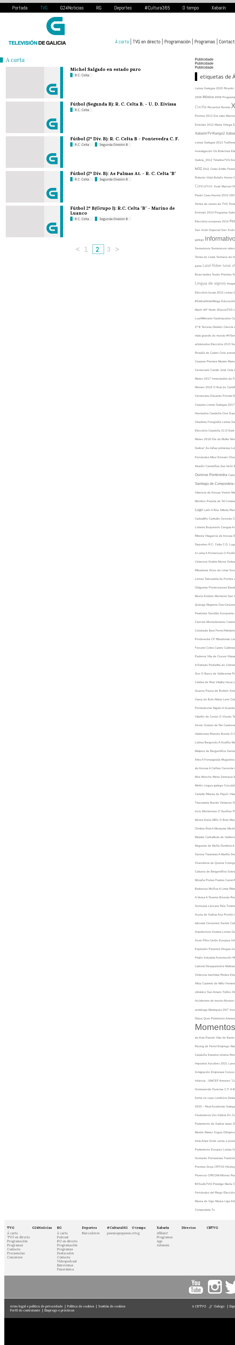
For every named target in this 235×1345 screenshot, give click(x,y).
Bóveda (224, 897)
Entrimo (209, 596)
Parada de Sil (216, 501)
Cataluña (201, 1054)
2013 (220, 142)
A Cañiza (215, 768)
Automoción (224, 957)
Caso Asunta (213, 195)
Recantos (214, 107)
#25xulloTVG (204, 1183)
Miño (216, 819)
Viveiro (226, 492)
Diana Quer (203, 1018)
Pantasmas (216, 1158)
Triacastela (202, 802)
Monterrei (221, 596)
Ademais (163, 1245)
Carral (229, 880)
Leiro (226, 699)
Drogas (226, 949)
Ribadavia (202, 570)
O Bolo (225, 819)
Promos (200, 115)
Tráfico (227, 992)
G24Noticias (72, 7)
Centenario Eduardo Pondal (214, 395)
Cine (225, 413)
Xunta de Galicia (206, 914)
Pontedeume (204, 708)
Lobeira (200, 527)
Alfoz (198, 983)
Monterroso (210, 811)
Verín (230, 466)
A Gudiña (225, 742)
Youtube (197, 1287)
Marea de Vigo (205, 1201)
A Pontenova (214, 553)
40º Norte (210, 309)
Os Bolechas (222, 151)
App (159, 1241)
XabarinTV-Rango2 (210, 133)
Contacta (13, 1249)
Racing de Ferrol (206, 1046)
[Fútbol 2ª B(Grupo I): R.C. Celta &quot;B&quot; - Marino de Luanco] (34, 236)
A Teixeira (212, 897)
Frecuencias (16, 1253)
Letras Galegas (205, 142)
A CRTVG (199, 1306)
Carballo (215, 518)
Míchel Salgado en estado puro (105, 69)
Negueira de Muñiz (208, 845)
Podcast (62, 1237)
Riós (223, 905)
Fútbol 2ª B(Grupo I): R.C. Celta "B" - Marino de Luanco (122, 210)
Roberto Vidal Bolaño (209, 177)
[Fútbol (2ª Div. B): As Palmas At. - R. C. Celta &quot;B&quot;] (34, 201)
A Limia (224, 888)
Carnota (200, 621)
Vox (215, 1115)
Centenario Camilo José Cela (214, 370)
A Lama (200, 553)
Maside (200, 837)
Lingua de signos (211, 283)
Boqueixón (213, 527)
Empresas (218, 1072)
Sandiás (214, 613)
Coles (210, 647)
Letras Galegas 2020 (209, 88)
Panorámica (65, 1269)
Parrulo (210, 1037)
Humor (229, 177)
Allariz (218, 699)
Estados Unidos (219, 1054)
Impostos (201, 1063)
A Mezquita (219, 828)
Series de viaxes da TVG (212, 203)
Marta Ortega (224, 124)
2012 (210, 115)
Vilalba (221, 682)
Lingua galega (214, 785)
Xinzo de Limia (219, 570)
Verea (201, 897)
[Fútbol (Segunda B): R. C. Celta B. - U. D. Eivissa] (34, 131)
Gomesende (203, 1089)
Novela (226, 107)
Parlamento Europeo (209, 1149)
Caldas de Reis (205, 682)
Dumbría (226, 845)
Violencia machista (207, 974)
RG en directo (67, 1241)
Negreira (212, 604)
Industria (210, 957)
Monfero (201, 501)
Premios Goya (204, 1166)
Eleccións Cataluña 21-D (211, 430)
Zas (223, 466)
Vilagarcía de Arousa (219, 535)
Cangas (226, 527)
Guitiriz (213, 561)
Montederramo (216, 621)
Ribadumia (223, 639)
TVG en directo (146, 41)
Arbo (198, 759)
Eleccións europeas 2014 (212, 221)
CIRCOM (214, 1175)
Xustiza (217, 931)
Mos (198, 776)
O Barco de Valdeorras (216, 673)
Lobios (200, 742)
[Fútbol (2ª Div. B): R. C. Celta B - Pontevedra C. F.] (34, 166)
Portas (210, 880)
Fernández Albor (206, 457)
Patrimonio (218, 1018)
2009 (218, 97)
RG (98, 7)
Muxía (199, 596)
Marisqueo (215, 1009)
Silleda (225, 510)
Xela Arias (202, 1140)
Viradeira (201, 421)
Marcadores (90, 1233)
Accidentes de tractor (209, 1000)
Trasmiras (211, 854)
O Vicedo (225, 716)
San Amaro (214, 992)
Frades (220, 880)
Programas (204, 41)
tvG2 (199, 169)
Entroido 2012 (205, 124)
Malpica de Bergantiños (211, 751)
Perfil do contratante (25, 1310)
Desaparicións (215, 966)
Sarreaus (227, 776)
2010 (225, 195)
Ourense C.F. (221, 1089)
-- (204, 1106)
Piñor (206, 940)
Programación (177, 41)
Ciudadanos (203, 1115)
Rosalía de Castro (207, 352)
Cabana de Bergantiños (211, 871)
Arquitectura (203, 931)
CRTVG (219, 1166)
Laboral (200, 966)
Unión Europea (220, 940)
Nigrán (217, 708)
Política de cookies (80, 1306)
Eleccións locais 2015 (209, 292)
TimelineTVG (222, 160)
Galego (219, 1306)
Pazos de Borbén (217, 690)
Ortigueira (202, 587)
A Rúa (215, 510)
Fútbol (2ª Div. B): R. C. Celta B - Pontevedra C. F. (124, 138)
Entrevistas (65, 1265)
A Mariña (224, 854)
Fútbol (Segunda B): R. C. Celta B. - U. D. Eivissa (123, 104)
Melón (199, 785)
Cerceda (227, 518)
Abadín (200, 466)
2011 (206, 168)
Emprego (224, 1046)
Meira (217, 776)
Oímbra (200, 828)
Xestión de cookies (111, 1306)
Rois (208, 828)
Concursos (204, 186)
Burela (225, 733)
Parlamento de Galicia (210, 1123)
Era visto (220, 115)
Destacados (65, 1253)
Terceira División (212, 327)
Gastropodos (223, 318)
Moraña (200, 880)
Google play (88, 1331)
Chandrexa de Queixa (210, 862)
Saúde (225, 923)
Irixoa (230, 682)
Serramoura (203, 248)
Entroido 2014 (205, 212)
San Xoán (202, 230)
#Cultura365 (157, 7)
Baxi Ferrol (216, 630)
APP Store (34, 1331)
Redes (225, 974)
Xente (199, 725)
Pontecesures (218, 587)
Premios (226, 274)
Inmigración (203, 1072)
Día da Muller (221, 439)
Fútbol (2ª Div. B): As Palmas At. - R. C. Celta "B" (123, 173)
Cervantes (213, 923)
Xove (199, 940)
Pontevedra (218, 475)
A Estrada (202, 664)
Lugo (199, 510)
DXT (226, 1009)
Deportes (123, 7)
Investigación (204, 151)
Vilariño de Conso (207, 716)
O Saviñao (225, 811)
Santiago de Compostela (214, 484)
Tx (213, 1209)
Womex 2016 (204, 387)
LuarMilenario (204, 318)
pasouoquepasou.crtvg (123, 1233)
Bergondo (211, 742)
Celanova (201, 561)
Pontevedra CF (205, 639)
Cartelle (200, 794)
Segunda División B (113, 144)
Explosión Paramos (208, 949)
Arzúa (208, 819)
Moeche (207, 776)
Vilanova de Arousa (208, 492)
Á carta (122, 41)
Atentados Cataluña (208, 413)
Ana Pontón (226, 914)
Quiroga (200, 604)
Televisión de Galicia (37, 31)
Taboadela (212, 578)
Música (209, 97)
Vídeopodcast (67, 1261)
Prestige (219, 1183)
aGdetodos (203, 344)
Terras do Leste (205, 256)
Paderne (201, 656)
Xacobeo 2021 (218, 1063)
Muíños (214, 888)
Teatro (216, 274)
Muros (222, 561)
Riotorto (215, 733)
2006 (199, 97)
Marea (219, 1201)
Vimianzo (226, 802)
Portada (20, 7)
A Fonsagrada (211, 759)
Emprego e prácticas (59, 1310)
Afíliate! (162, 1233)
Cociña (201, 107)
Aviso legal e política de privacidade (36, 1306)
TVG (44, 7)
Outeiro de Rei (214, 725)
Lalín (207, 510)
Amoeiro (225, 1080)
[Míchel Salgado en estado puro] (34, 97)
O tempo (191, 7)
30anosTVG (225, 309)
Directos (189, 1228)
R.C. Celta (82, 75)
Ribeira (200, 535)
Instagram (215, 1287)
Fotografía (214, 421)
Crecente (228, 768)
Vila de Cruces (217, 656)
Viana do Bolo (204, 699)
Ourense (202, 475)
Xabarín (218, 7)
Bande (215, 802)
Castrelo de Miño (214, 983)
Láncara (214, 905)
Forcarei (200, 647)
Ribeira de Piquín (218, 794)
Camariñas (212, 466)
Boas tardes (203, 274)
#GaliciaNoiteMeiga (208, 301)
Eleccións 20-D (221, 344)
